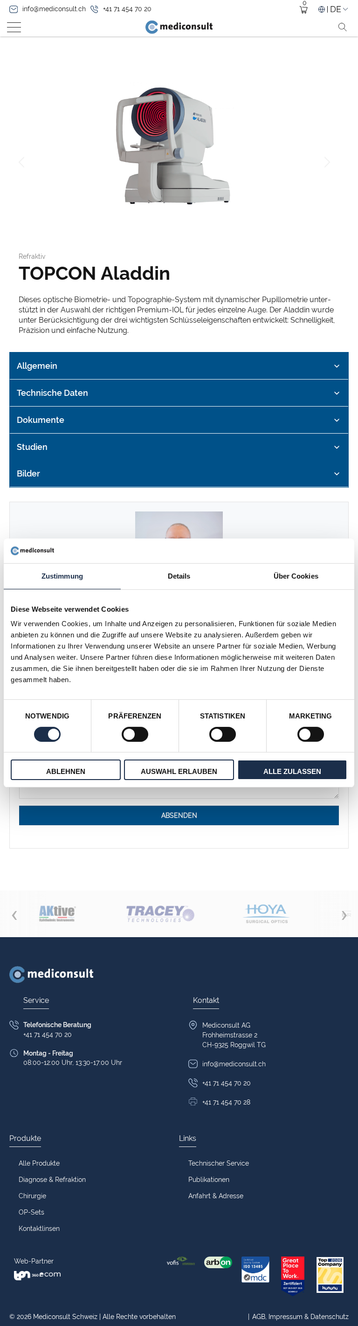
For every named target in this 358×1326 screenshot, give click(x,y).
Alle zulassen (292, 771)
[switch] (135, 734)
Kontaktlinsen (39, 1228)
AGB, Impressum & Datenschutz (298, 1316)
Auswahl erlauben (179, 771)
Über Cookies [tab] (296, 576)
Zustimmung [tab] (62, 576)
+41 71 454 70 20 (127, 9)
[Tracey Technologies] (160, 914)
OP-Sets (31, 1212)
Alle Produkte (39, 1163)
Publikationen (208, 1179)
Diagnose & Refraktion (52, 1179)
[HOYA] (266, 914)
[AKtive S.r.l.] (57, 914)
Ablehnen (65, 771)
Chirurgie (32, 1196)
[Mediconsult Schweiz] (179, 27)
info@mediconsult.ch (54, 9)
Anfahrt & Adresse (215, 1196)
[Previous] (23, 162)
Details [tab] (179, 576)
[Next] (326, 162)
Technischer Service (218, 1163)
